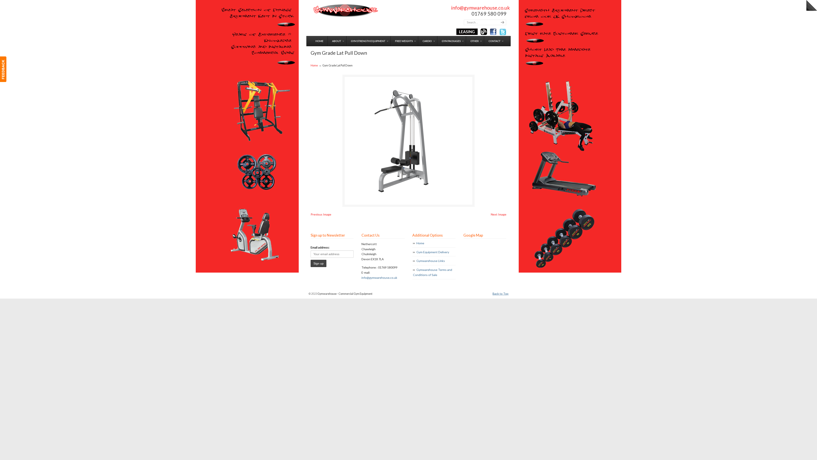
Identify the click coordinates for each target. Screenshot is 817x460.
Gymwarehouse (345, 10)
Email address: (320, 247)
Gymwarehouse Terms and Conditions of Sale (432, 272)
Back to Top (500, 293)
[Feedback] (3, 69)
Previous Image (321, 214)
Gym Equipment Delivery (432, 252)
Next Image (498, 214)
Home (314, 65)
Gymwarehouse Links (430, 261)
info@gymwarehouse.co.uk (480, 8)
